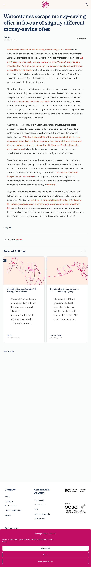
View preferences (45, 561)
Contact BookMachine (13, 510)
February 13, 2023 (13, 338)
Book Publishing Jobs (42, 514)
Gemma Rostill (55, 335)
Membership (39, 500)
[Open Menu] (3, 4)
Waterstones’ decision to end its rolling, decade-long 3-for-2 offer (39, 49)
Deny (45, 555)
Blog (36, 509)
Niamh (9, 335)
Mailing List (9, 501)
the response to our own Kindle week (32, 101)
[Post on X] (10, 227)
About (7, 496)
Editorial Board (40, 519)
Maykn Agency (10, 506)
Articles (19, 240)
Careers (8, 515)
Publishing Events (41, 505)
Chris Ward (8, 37)
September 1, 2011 (10, 40)
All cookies (45, 548)
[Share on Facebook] (6, 227)
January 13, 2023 (56, 338)
